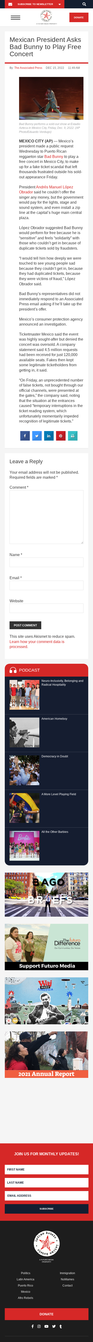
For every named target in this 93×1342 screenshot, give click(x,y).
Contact (67, 1285)
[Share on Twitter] (37, 439)
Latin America (25, 1279)
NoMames (67, 1279)
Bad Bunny (53, 157)
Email (16, 578)
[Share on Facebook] (25, 439)
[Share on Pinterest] (61, 439)
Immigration (67, 1273)
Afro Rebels (25, 1298)
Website (16, 601)
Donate (79, 17)
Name (16, 555)
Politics (25, 1273)
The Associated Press (28, 68)
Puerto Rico (25, 1285)
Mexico (25, 1291)
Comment (19, 487)
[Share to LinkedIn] (49, 439)
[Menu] (15, 17)
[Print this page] (73, 439)
